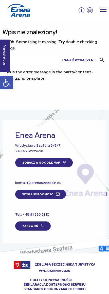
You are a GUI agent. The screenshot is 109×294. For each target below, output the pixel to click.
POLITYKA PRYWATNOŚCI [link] (51, 280)
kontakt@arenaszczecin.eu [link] (38, 182)
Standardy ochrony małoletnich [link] (55, 289)
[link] (6, 82)
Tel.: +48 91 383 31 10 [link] (32, 214)
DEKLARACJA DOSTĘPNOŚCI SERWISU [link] (54, 285)
